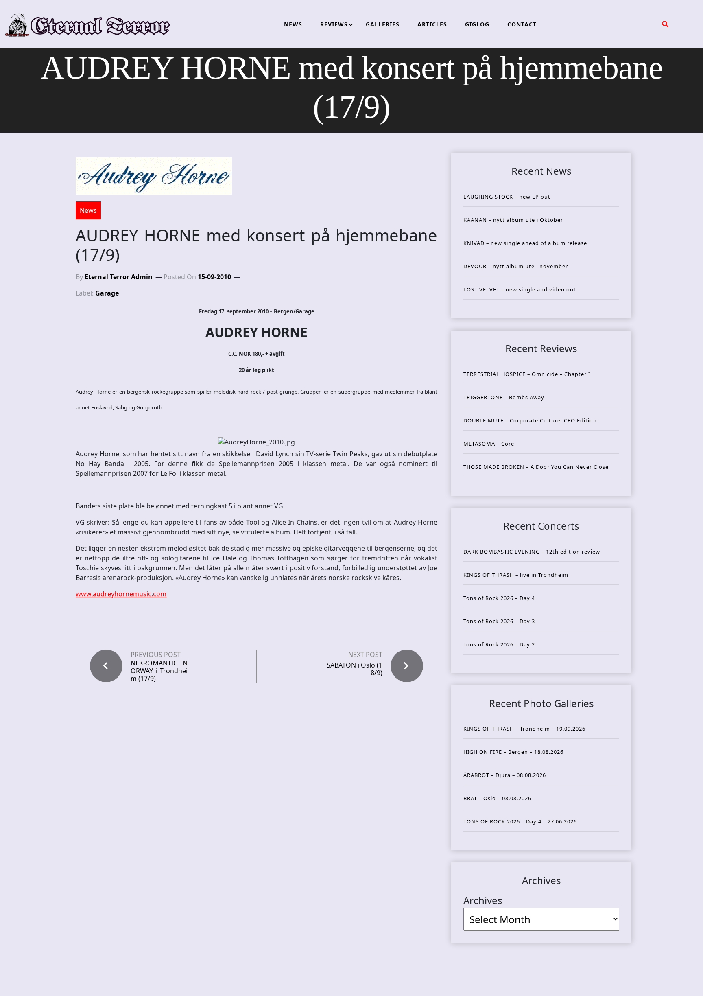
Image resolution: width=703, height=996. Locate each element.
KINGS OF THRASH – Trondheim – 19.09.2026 (524, 728)
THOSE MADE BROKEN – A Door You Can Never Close (536, 467)
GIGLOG (477, 24)
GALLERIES (383, 24)
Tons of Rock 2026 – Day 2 (499, 644)
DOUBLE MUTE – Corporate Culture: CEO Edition (530, 420)
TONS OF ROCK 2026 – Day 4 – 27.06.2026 (520, 821)
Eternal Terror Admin (119, 276)
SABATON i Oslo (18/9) (354, 669)
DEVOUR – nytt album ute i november (515, 266)
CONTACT (522, 24)
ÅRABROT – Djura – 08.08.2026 (504, 775)
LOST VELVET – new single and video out (519, 289)
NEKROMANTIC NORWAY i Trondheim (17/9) (159, 671)
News (88, 210)
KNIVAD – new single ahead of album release (525, 243)
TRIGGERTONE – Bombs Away (503, 397)
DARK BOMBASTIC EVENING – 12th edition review (531, 551)
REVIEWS (334, 24)
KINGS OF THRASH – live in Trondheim (515, 574)
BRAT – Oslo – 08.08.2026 (497, 798)
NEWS (293, 24)
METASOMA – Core (488, 443)
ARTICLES (432, 24)
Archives (482, 900)
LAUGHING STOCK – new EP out (506, 196)
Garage (107, 293)
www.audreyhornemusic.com (121, 593)
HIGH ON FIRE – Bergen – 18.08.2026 (513, 751)
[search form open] (665, 24)
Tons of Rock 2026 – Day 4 (499, 598)
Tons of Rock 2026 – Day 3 (499, 621)
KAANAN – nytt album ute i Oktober (513, 219)
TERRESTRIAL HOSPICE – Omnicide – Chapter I (526, 374)
